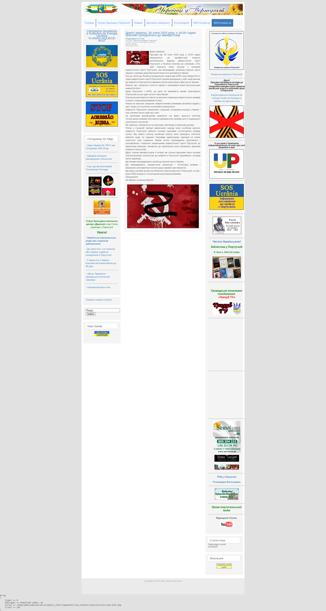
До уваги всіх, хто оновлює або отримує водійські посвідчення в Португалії (100, 252)
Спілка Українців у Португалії (114, 22)
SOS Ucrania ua (222, 22)
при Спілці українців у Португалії (102, 224)
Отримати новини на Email (99, 300)
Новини (138, 22)
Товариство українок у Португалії (226, 74)
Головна (89, 22)
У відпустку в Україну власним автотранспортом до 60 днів (101, 263)
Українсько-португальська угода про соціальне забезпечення (101, 240)
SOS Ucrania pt (201, 22)
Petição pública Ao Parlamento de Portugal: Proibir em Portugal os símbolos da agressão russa (226, 98)
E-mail (141, 39)
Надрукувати (132, 39)
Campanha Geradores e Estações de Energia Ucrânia (102, 33)
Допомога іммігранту (158, 22)
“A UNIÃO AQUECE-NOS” (102, 39)
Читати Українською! (227, 241)
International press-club (99, 287)
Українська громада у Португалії (145, 40)
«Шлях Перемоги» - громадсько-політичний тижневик (98, 276)
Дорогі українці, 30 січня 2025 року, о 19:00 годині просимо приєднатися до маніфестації (161, 34)
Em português (181, 22)
